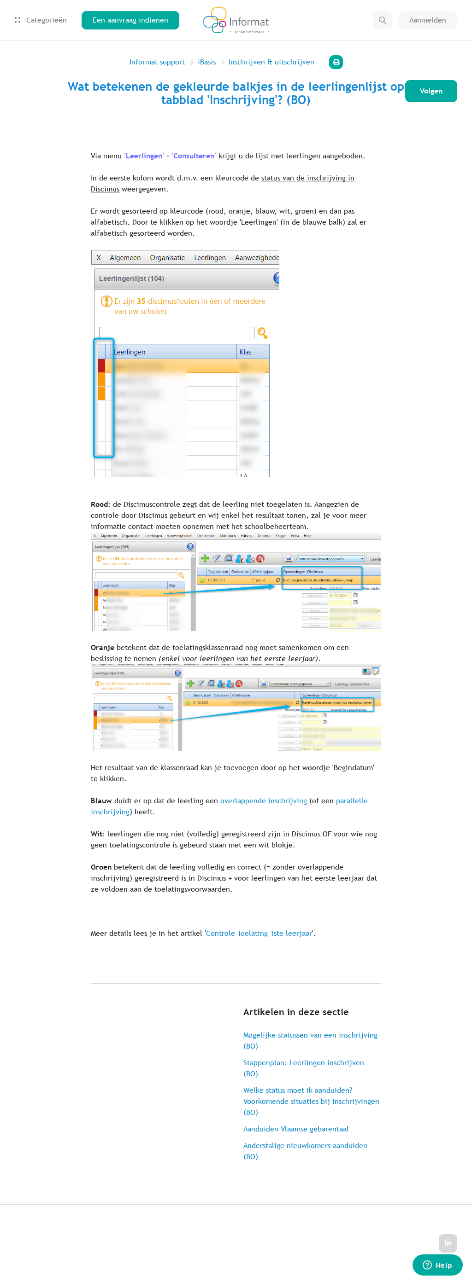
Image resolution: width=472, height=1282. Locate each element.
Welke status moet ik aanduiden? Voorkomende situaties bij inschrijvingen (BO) (311, 1101)
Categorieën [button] (45, 20)
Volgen (431, 91)
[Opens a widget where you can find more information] (437, 1265)
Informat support (157, 62)
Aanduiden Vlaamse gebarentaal (296, 1129)
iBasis (207, 62)
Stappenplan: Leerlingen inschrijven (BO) (303, 1068)
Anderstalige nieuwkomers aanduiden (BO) (305, 1151)
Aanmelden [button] (427, 20)
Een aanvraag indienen (130, 20)
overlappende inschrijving (263, 800)
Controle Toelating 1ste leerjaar (259, 933)
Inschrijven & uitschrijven (271, 62)
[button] (382, 20)
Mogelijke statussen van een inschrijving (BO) (310, 1040)
